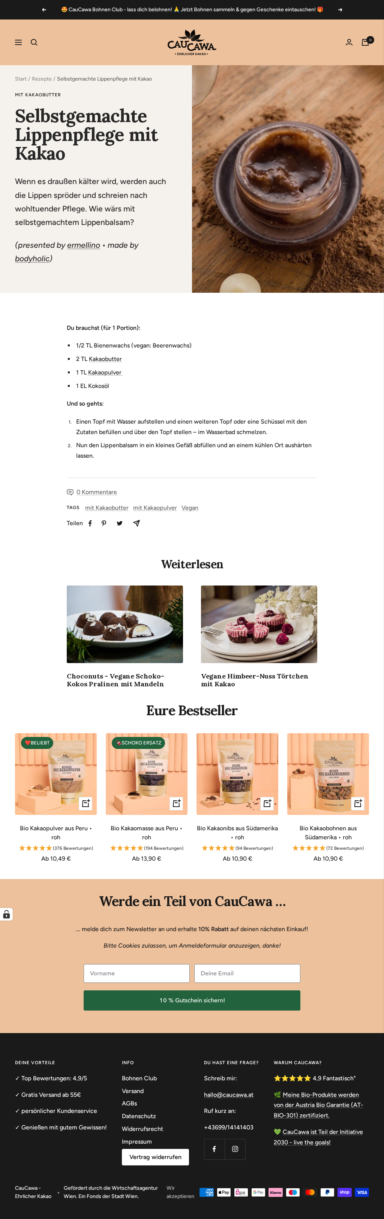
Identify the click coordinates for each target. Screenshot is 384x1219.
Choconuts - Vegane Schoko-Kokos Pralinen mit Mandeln (115, 680)
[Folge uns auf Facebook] (214, 1149)
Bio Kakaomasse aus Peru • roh (147, 833)
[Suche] (34, 42)
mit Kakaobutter (38, 94)
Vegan (190, 507)
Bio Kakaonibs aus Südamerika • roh (237, 833)
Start (21, 79)
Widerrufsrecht (142, 1128)
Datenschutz (139, 1116)
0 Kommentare (96, 492)
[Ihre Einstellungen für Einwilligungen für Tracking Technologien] (6, 914)
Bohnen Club (139, 1078)
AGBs (129, 1103)
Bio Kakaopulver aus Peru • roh (56, 833)
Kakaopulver (105, 372)
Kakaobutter (105, 358)
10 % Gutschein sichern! (192, 1000)
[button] (56, 848)
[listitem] (90, 523)
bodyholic (32, 258)
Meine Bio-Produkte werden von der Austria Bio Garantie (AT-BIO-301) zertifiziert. (318, 1105)
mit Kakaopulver (155, 507)
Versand (133, 1091)
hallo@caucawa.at (229, 1094)
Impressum (137, 1141)
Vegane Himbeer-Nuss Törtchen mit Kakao (255, 680)
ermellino (83, 245)
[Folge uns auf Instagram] (235, 1149)
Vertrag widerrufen (155, 1157)
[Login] (349, 42)
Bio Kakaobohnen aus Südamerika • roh (328, 833)
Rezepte (42, 79)
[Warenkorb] (365, 42)
